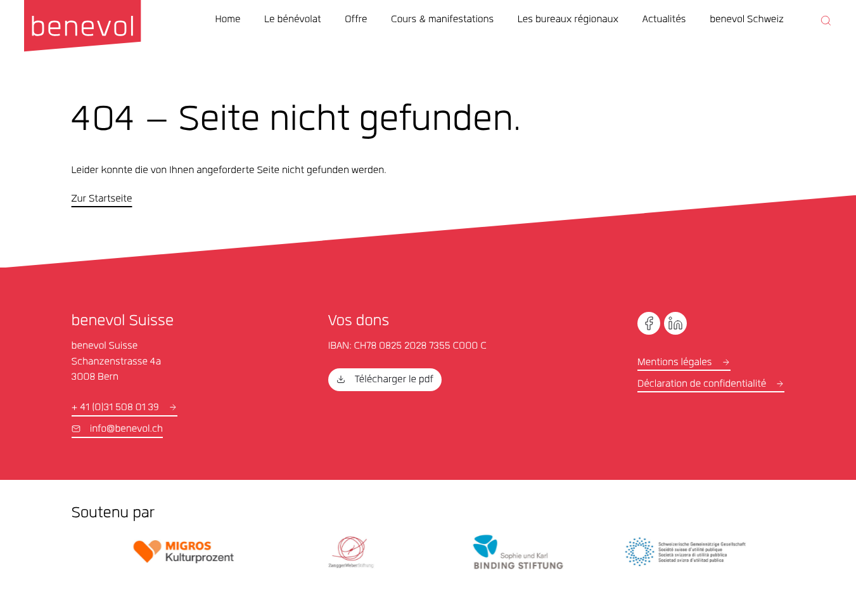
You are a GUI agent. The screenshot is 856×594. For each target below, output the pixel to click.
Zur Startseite (102, 199)
